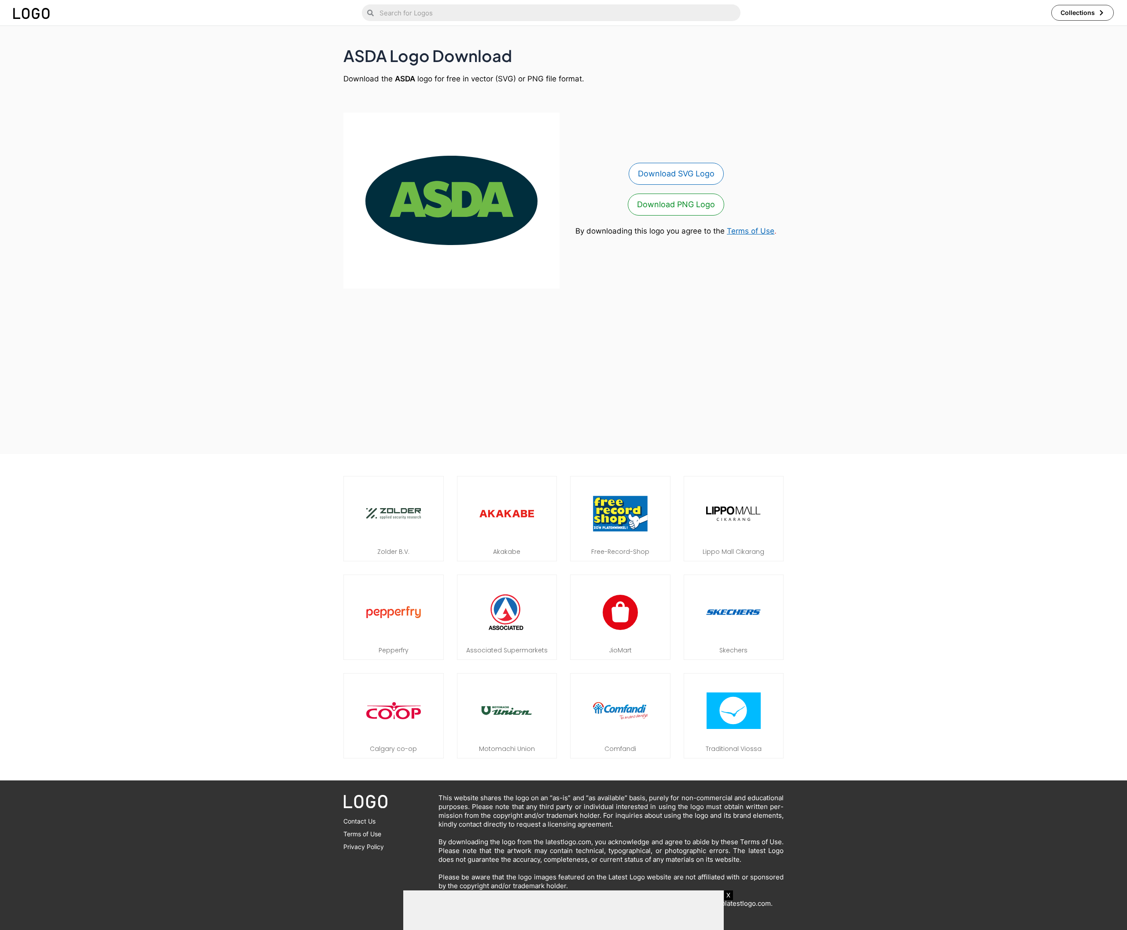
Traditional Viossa (734, 748)
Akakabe (506, 551)
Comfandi (620, 748)
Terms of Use (750, 231)
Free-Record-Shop (620, 551)
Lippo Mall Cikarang (733, 551)
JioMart (620, 650)
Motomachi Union (507, 748)
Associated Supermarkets (507, 650)
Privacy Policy (363, 846)
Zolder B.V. (393, 551)
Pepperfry (394, 650)
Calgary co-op (393, 748)
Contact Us (359, 821)
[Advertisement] (563, 366)
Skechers (733, 650)
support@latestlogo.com (732, 903)
